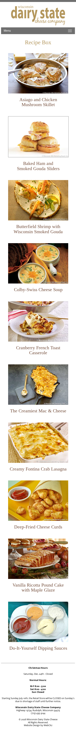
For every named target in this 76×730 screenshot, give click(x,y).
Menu (7, 30)
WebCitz (48, 725)
